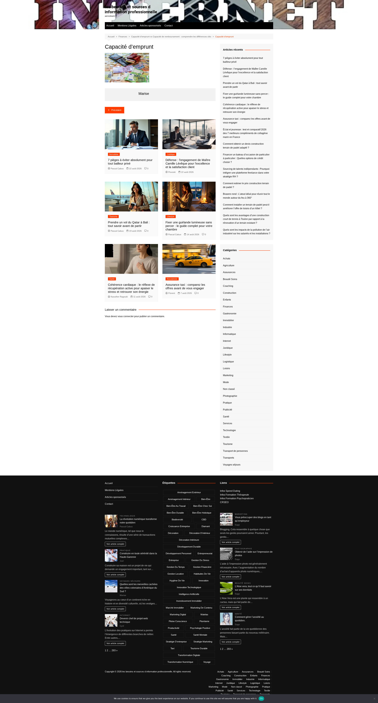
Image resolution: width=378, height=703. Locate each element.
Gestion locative (175, 574)
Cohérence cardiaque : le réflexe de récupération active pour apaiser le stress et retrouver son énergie (131, 288)
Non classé (229, 389)
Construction (229, 293)
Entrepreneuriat (205, 553)
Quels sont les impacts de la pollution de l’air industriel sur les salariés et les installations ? (246, 232)
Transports (228, 457)
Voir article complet (115, 544)
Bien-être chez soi (202, 506)
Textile (226, 437)
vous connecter (126, 316)
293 (114, 650)
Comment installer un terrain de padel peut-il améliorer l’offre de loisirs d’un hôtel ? (246, 206)
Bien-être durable (175, 512)
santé (173, 635)
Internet (227, 341)
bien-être (205, 499)
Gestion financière (202, 567)
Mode (226, 382)
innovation (203, 580)
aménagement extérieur (189, 492)
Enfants (227, 299)
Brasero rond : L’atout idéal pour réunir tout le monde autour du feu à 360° (246, 196)
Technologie (229, 430)
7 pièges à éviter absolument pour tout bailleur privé (243, 60)
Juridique (171, 154)
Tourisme (113, 216)
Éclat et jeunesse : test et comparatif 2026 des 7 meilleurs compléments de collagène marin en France (245, 133)
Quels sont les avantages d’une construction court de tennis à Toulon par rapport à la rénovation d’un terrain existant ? (246, 219)
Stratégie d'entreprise (176, 641)
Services (227, 423)
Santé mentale (200, 635)
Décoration (173, 533)
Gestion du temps (176, 567)
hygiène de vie (177, 580)
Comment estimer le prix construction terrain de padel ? (246, 185)
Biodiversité (177, 519)
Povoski (172, 172)
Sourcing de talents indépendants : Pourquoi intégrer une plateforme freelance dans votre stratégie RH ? (246, 173)
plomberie (204, 621)
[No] (374, 698)
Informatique (229, 334)
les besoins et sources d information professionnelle (131, 9)
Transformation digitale (189, 655)
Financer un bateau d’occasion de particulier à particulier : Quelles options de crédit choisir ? (246, 158)
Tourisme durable (198, 648)
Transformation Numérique (180, 662)
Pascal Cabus (117, 168)
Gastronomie (229, 313)
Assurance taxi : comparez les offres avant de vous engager (246, 121)
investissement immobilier (189, 601)
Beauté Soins (230, 279)
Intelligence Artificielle (189, 594)
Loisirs (226, 368)
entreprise (174, 560)
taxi (172, 648)
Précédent (116, 110)
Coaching (228, 286)
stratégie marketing (202, 641)
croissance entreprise (179, 526)
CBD (204, 519)
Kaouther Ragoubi (119, 296)
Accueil (110, 25)
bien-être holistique (201, 512)
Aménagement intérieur (179, 499)
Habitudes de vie (202, 574)
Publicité (227, 409)
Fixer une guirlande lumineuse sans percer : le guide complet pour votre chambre (189, 226)
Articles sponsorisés (150, 25)
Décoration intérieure (189, 540)
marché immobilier (175, 607)
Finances (228, 306)
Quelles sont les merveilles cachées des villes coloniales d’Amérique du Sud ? (138, 588)
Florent (171, 293)
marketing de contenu (201, 607)
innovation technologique (189, 587)
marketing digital (178, 614)
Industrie (227, 327)
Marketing (228, 375)
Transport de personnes (235, 451)
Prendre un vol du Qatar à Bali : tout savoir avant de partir (245, 85)
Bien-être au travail (175, 506)
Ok (261, 698)
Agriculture (228, 265)
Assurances (172, 279)
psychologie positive (200, 628)
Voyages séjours (231, 464)
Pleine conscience (178, 621)
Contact (168, 25)
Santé (111, 279)
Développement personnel (178, 553)
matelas (204, 614)
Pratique (227, 402)
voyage (207, 662)
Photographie (230, 396)
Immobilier (113, 154)
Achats (226, 258)
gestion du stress (200, 560)
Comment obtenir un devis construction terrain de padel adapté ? (243, 146)
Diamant (206, 526)
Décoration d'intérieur (199, 533)
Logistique (228, 361)
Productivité (173, 628)
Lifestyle (170, 216)
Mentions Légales (127, 25)
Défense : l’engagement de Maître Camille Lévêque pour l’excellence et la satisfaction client (188, 163)
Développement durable (189, 546)
